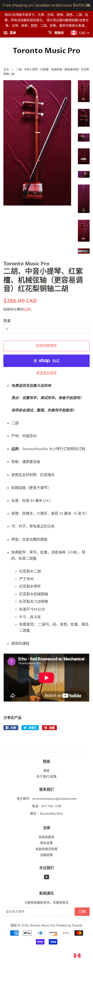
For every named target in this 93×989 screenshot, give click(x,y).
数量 (7, 320)
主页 (6, 70)
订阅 (82, 911)
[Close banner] (88, 5)
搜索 (46, 771)
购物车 (59, 33)
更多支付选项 (46, 373)
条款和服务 (46, 837)
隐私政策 (46, 843)
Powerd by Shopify (69, 925)
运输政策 (46, 855)
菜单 (12, 33)
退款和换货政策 (46, 849)
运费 (27, 309)
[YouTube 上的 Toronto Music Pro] (46, 878)
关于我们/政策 (47, 776)
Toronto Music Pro (46, 51)
